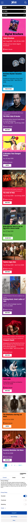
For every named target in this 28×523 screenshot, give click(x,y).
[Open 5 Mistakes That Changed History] (14, 143)
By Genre (5, 15)
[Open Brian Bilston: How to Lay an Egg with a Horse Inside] (14, 216)
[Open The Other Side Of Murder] (14, 102)
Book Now (7, 129)
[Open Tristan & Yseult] (14, 326)
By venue (5, 11)
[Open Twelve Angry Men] (14, 251)
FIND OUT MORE (8, 89)
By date (5, 7)
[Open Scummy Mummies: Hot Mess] (14, 439)
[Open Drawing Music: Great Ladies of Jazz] (14, 285)
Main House (8, 49)
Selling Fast (8, 238)
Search (25, 2)
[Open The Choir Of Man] (14, 178)
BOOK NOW (7, 271)
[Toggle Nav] (2, 2)
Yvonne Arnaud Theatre (14, 2)
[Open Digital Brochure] (14, 27)
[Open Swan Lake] (14, 368)
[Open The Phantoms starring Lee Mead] (14, 404)
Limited (7, 165)
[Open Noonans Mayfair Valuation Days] (14, 63)
